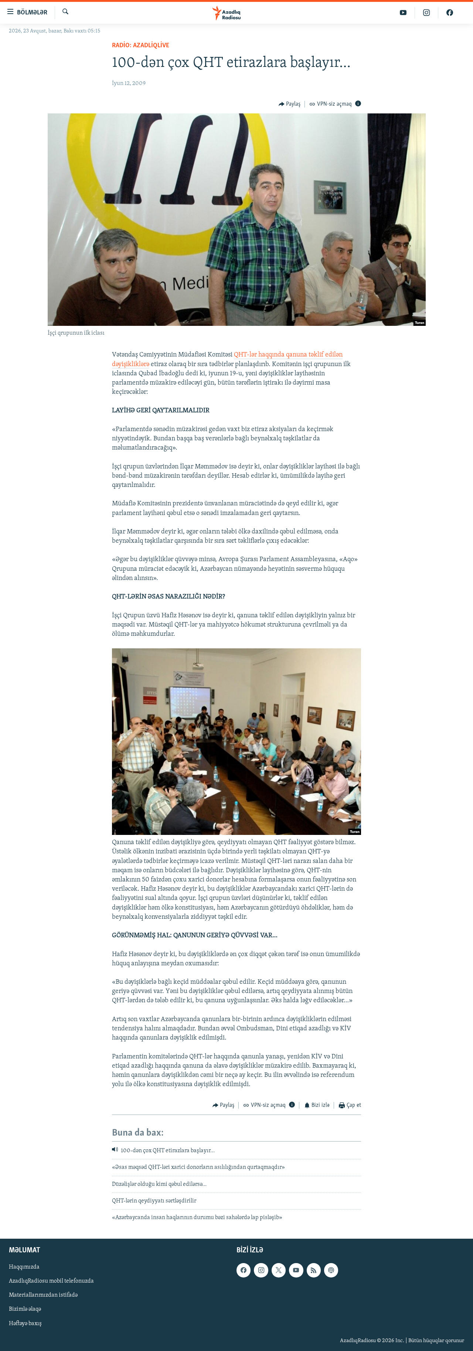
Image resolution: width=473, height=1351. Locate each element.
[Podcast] (331, 1270)
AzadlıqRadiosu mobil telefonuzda (51, 1281)
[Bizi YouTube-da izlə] (403, 12)
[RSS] (314, 1270)
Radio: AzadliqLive (140, 45)
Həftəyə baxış (25, 1323)
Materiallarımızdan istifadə (43, 1295)
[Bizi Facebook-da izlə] (449, 12)
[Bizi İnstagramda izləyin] (426, 12)
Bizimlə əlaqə (25, 1309)
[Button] (290, 104)
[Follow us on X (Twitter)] (279, 1270)
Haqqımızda (24, 1267)
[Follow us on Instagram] (261, 1270)
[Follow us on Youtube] (296, 1270)
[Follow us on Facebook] (243, 1270)
